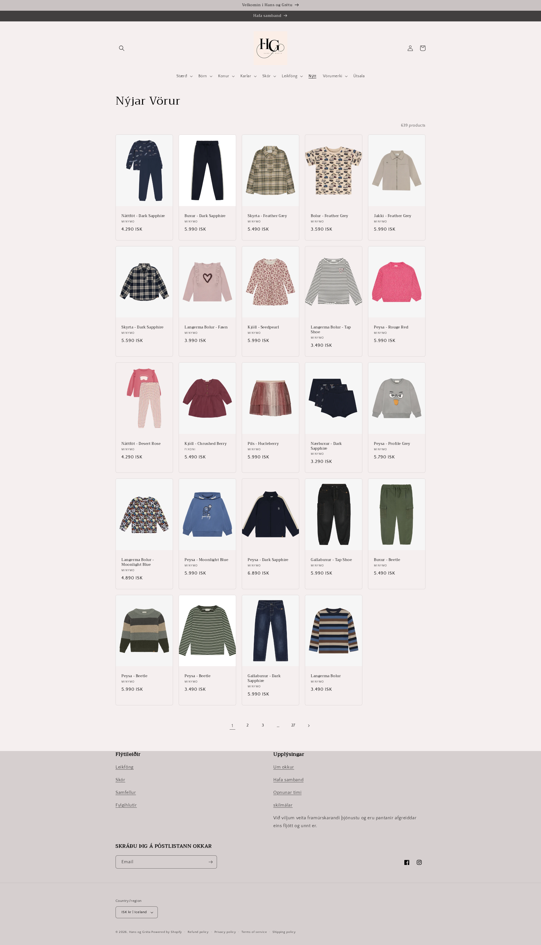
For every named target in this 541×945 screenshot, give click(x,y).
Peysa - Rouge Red (391, 327)
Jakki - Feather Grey (392, 216)
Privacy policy (225, 932)
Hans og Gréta (139, 932)
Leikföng (125, 767)
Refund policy (198, 932)
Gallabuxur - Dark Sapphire (264, 678)
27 (293, 725)
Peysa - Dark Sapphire (268, 560)
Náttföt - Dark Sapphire (143, 216)
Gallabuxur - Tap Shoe (331, 560)
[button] (122, 48)
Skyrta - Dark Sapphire (142, 327)
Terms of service (254, 932)
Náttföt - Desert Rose (141, 443)
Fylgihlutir (126, 805)
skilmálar (282, 805)
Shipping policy (284, 932)
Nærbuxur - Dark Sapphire (326, 446)
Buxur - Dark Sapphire (205, 216)
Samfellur (126, 792)
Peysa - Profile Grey (392, 443)
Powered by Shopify (166, 932)
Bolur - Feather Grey (329, 216)
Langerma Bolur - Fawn (206, 327)
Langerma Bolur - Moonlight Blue (137, 562)
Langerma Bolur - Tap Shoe (331, 330)
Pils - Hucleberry (263, 443)
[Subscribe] (210, 862)
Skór (120, 779)
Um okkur (283, 767)
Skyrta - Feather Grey (267, 216)
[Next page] (308, 725)
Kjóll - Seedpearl (263, 327)
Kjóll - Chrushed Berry (206, 443)
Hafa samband (288, 779)
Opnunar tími (287, 792)
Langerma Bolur (326, 676)
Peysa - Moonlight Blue (206, 560)
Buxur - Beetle (387, 560)
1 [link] (232, 725)
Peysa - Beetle (134, 676)
